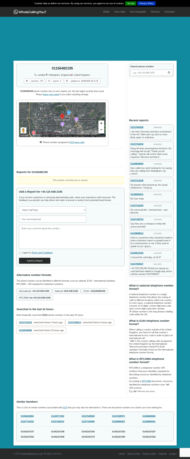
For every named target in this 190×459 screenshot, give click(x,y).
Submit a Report (34, 260)
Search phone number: (142, 66)
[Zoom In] (101, 123)
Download (169, 11)
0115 (65, 407)
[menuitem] (106, 11)
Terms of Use (133, 453)
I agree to (37, 252)
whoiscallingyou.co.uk (31, 453)
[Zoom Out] (101, 130)
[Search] (169, 73)
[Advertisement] (95, 37)
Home (122, 453)
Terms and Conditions (42, 252)
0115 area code (76, 142)
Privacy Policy (146, 3)
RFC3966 (146, 381)
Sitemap (163, 453)
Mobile (106, 11)
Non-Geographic (138, 11)
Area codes (119, 11)
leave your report (51, 94)
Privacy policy (149, 453)
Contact (173, 453)
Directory (155, 11)
